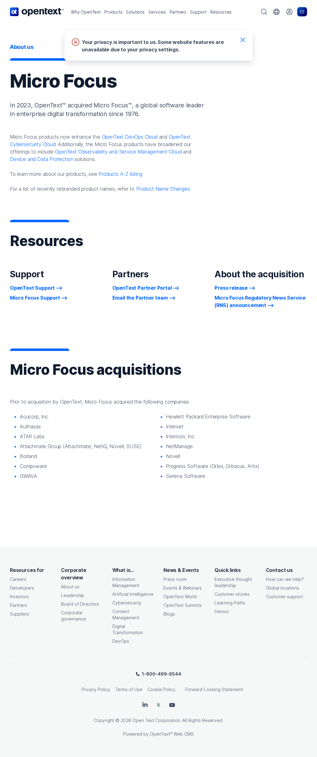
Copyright (104, 720)
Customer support (284, 596)
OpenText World (180, 596)
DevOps (120, 641)
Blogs (169, 613)
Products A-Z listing (120, 174)
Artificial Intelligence (133, 594)
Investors (19, 596)
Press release (231, 288)
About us (70, 586)
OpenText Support (32, 288)
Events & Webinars (182, 587)
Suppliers (19, 613)
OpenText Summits (182, 605)
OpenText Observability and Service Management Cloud (118, 152)
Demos (222, 611)
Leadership (72, 595)
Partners (18, 605)
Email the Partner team (140, 298)
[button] (85, 12)
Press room (175, 579)
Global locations (282, 587)
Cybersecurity (126, 602)
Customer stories (232, 594)
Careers (18, 579)
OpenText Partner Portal (142, 288)
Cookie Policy (161, 689)
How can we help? (285, 579)
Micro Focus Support (35, 298)
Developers (22, 587)
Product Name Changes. (163, 189)
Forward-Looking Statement (214, 689)
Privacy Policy (95, 689)
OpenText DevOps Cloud (130, 137)
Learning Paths (230, 602)
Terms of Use (128, 689)
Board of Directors (80, 604)
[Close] (243, 39)
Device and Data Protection (41, 159)
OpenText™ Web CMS (172, 734)
